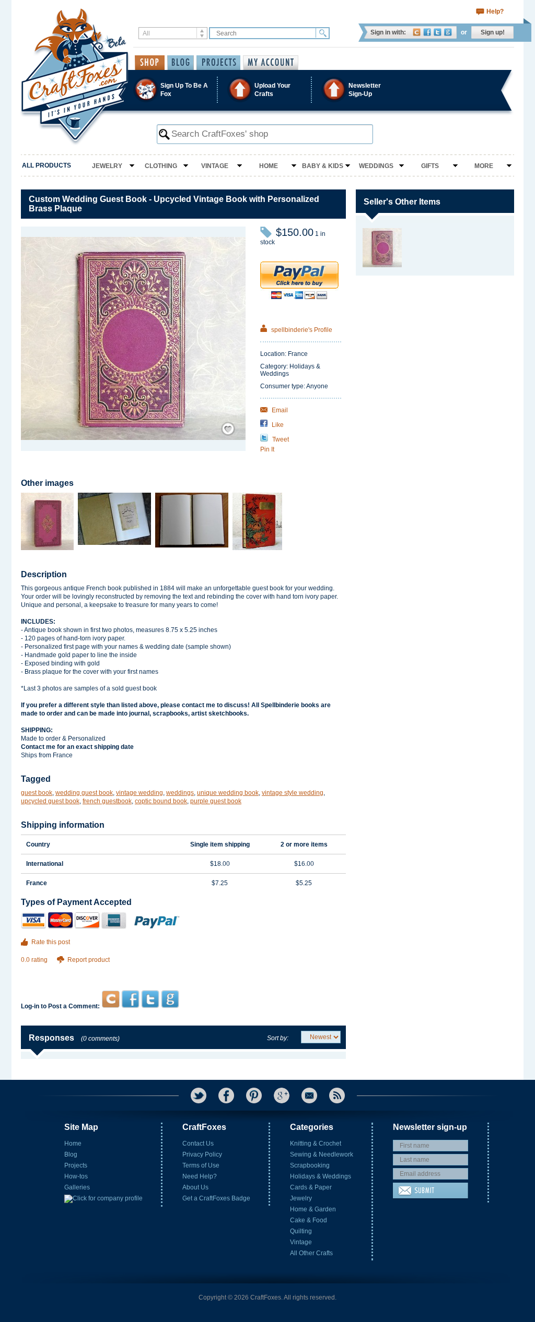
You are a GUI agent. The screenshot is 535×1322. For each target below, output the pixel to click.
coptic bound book (161, 801)
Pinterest (254, 1095)
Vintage (214, 166)
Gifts (430, 166)
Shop (150, 62)
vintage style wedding (292, 792)
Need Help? (199, 1176)
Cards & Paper (311, 1187)
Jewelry (107, 166)
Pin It (267, 449)
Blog (70, 1154)
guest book (36, 792)
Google (448, 32)
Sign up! (493, 32)
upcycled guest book (50, 801)
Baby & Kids (322, 166)
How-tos (76, 1176)
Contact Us (198, 1143)
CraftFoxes (417, 32)
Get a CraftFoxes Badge (216, 1198)
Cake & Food (308, 1220)
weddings (180, 792)
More (483, 166)
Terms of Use (200, 1165)
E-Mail (309, 1095)
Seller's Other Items (402, 201)
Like (277, 424)
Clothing (161, 166)
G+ (281, 1095)
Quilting (301, 1231)
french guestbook (107, 801)
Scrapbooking (310, 1165)
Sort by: (277, 1038)
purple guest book (215, 801)
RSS (337, 1095)
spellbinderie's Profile (301, 330)
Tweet (280, 439)
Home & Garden (313, 1209)
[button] (267, 89)
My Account (270, 62)
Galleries (77, 1187)
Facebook (427, 32)
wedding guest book (84, 792)
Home (268, 166)
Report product (88, 959)
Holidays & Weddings (320, 1176)
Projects (75, 1165)
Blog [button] (180, 62)
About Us (195, 1187)
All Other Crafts (311, 1253)
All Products (46, 165)
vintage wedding (139, 792)
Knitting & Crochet (315, 1143)
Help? (495, 11)
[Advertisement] (183, 970)
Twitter (437, 32)
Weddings (376, 166)
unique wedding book (228, 792)
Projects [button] (218, 62)
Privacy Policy (202, 1154)
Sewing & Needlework (321, 1154)
